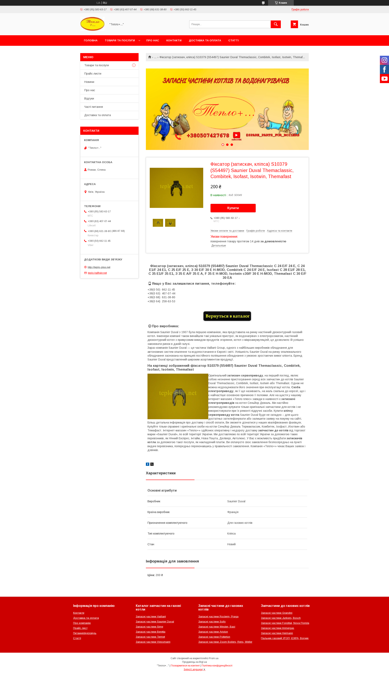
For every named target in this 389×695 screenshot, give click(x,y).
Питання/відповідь (84, 633)
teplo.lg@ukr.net (97, 272)
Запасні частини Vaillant (151, 616)
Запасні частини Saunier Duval (155, 621)
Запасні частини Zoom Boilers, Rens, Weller (225, 641)
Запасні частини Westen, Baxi (216, 626)
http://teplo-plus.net (99, 266)
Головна (90, 40)
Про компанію (82, 622)
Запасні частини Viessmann (153, 641)
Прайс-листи (92, 73)
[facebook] (147, 464)
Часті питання (93, 106)
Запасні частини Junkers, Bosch (281, 617)
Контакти (174, 40)
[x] (152, 464)
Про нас (152, 40)
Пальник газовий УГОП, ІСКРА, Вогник (285, 638)
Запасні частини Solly (212, 621)
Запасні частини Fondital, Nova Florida (285, 622)
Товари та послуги (120, 40)
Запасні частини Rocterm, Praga (218, 616)
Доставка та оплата (205, 40)
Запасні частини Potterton (214, 636)
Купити (233, 208)
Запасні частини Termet (150, 636)
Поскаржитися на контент (185, 665)
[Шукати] (276, 24)
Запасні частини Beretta (150, 631)
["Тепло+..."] (92, 30)
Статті (233, 40)
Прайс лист (80, 628)
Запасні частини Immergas (277, 628)
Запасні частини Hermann (277, 633)
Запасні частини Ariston (213, 631)
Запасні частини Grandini (276, 612)
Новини (89, 81)
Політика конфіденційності (217, 665)
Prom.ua (213, 658)
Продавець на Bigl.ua (194, 662)
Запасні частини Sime (149, 626)
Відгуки (89, 98)
